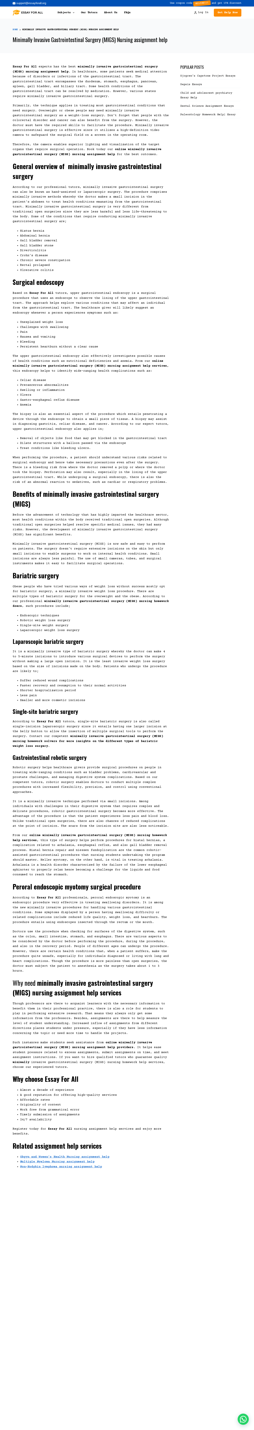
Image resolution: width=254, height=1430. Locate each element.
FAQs (127, 12)
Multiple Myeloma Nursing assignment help (57, 1161)
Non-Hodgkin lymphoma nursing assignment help (61, 1166)
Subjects (64, 12)
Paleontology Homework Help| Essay (208, 114)
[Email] (29, 3)
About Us (111, 12)
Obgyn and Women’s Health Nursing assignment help (64, 1157)
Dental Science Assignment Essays (207, 106)
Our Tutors (89, 12)
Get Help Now (228, 12)
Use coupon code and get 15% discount (205, 3)
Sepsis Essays (191, 84)
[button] (243, 1419)
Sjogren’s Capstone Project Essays (208, 75)
